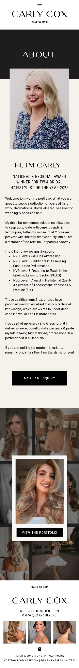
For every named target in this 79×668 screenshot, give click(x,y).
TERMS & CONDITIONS (28, 655)
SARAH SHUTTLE (65, 660)
